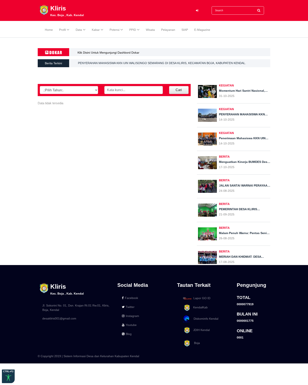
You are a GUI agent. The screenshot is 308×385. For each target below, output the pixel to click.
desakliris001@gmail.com (59, 318)
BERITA (224, 156)
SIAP (184, 29)
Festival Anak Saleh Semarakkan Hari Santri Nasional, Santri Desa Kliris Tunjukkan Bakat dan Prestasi (145, 66)
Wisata (150, 29)
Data (79, 29)
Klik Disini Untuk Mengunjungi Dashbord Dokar (108, 52)
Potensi (114, 29)
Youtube (131, 325)
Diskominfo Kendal (204, 318)
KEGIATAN (226, 85)
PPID (132, 29)
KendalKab (199, 307)
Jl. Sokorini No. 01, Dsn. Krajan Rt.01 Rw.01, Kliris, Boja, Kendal (75, 308)
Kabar (96, 29)
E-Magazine (202, 29)
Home (49, 29)
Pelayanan (168, 29)
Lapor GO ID (201, 298)
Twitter (130, 307)
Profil (62, 29)
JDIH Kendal (200, 330)
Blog (129, 334)
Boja (195, 343)
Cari (179, 90)
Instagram (132, 316)
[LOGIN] (197, 10)
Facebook (131, 298)
